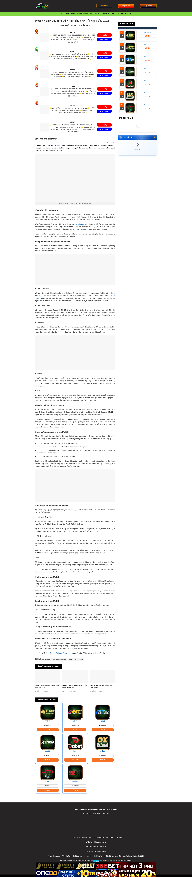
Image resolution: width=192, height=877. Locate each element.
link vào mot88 (46, 659)
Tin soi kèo (105, 14)
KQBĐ (73, 14)
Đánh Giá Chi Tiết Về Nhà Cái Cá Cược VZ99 (101, 686)
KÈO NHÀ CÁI (65, 14)
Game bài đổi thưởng (46, 700)
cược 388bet (148, 6)
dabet (75, 751)
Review (147, 36)
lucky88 (48, 781)
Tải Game (47, 730)
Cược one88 (126, 6)
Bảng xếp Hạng (82, 14)
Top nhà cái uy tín (124, 14)
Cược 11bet (104, 6)
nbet (75, 721)
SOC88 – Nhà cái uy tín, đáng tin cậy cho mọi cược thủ (74, 686)
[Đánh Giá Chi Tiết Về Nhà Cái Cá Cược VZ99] (102, 676)
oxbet (102, 751)
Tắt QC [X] (96, 861)
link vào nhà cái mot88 (59, 659)
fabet (102, 721)
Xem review (47, 725)
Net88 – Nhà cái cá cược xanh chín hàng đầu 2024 (47, 686)
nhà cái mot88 (79, 659)
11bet (47, 721)
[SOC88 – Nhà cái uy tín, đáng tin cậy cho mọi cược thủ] (75, 676)
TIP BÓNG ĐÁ (94, 14)
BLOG (112, 14)
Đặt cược (147, 32)
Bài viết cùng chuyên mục (48, 666)
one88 (47, 751)
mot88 (70, 659)
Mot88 (59, 145)
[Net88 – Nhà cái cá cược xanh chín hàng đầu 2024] (47, 676)
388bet (75, 781)
